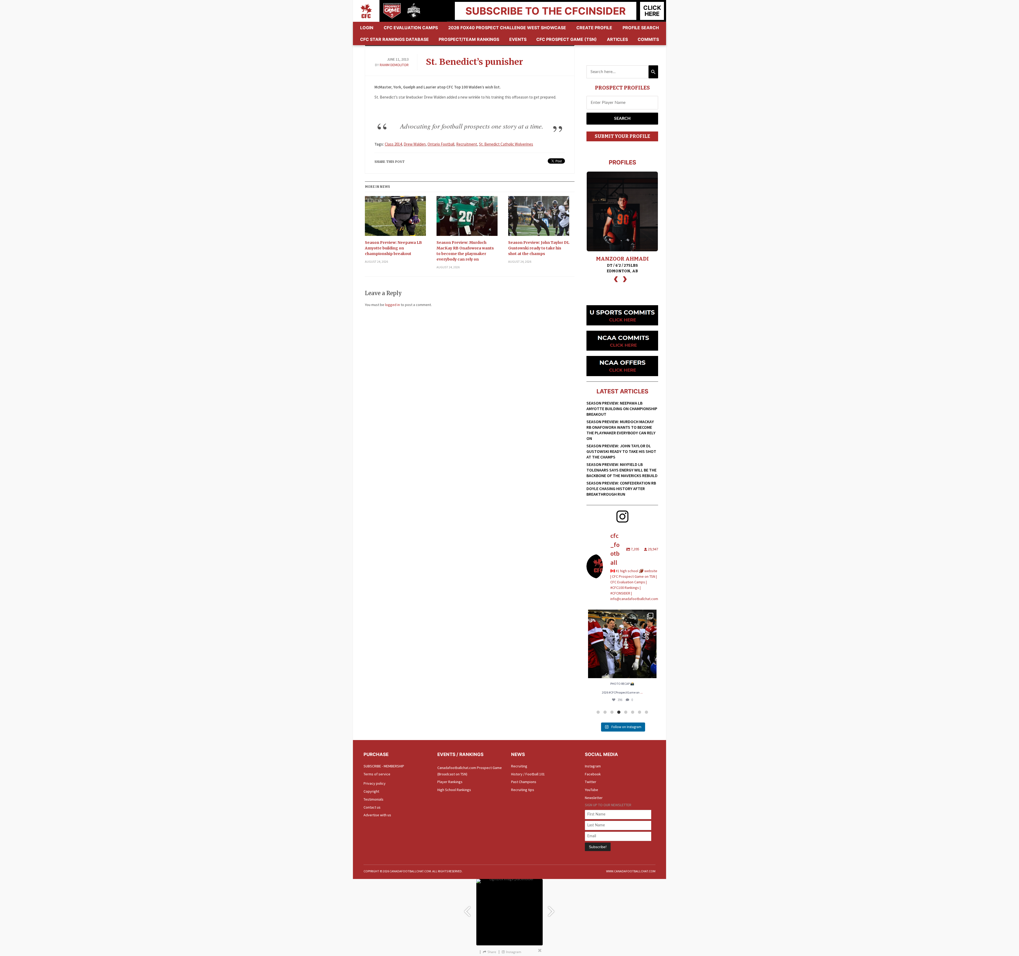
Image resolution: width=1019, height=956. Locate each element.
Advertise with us (377, 815)
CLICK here (652, 10)
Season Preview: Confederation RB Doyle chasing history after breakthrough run (621, 488)
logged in (392, 304)
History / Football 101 (528, 774)
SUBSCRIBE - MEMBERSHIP (384, 766)
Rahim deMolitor (394, 64)
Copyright (371, 791)
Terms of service (377, 774)
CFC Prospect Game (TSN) (566, 39)
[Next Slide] (552, 909)
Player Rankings (450, 781)
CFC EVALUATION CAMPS (411, 27)
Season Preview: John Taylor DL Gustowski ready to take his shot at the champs (538, 248)
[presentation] (616, 278)
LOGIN (366, 27)
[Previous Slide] (467, 909)
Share (491, 952)
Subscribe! (598, 847)
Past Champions (523, 781)
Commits (648, 39)
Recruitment (466, 144)
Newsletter (594, 797)
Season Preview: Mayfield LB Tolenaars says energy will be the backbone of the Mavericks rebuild (622, 470)
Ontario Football (441, 144)
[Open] (622, 644)
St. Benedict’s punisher (474, 62)
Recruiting (519, 766)
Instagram (593, 766)
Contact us (372, 807)
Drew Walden (415, 144)
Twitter (590, 781)
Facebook (593, 774)
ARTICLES (617, 39)
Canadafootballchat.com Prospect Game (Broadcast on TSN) (469, 770)
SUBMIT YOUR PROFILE (622, 136)
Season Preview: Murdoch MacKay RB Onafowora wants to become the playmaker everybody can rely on (465, 251)
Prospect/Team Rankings (469, 39)
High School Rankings (454, 789)
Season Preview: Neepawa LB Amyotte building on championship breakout (393, 248)
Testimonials (373, 799)
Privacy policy (375, 783)
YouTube (591, 789)
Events (517, 39)
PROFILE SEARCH (641, 27)
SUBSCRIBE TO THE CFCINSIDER (545, 11)
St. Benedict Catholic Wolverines (506, 144)
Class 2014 (393, 144)
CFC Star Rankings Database (394, 39)
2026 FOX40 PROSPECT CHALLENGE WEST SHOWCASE (507, 27)
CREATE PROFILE (594, 27)
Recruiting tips (522, 789)
